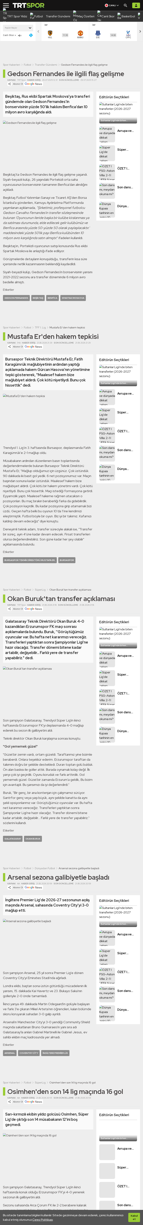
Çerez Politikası (42, 1220)
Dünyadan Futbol (45, 868)
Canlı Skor (8, 35)
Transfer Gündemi (46, 64)
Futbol (27, 64)
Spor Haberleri (11, 64)
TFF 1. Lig (40, 327)
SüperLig (40, 589)
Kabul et (134, 1217)
